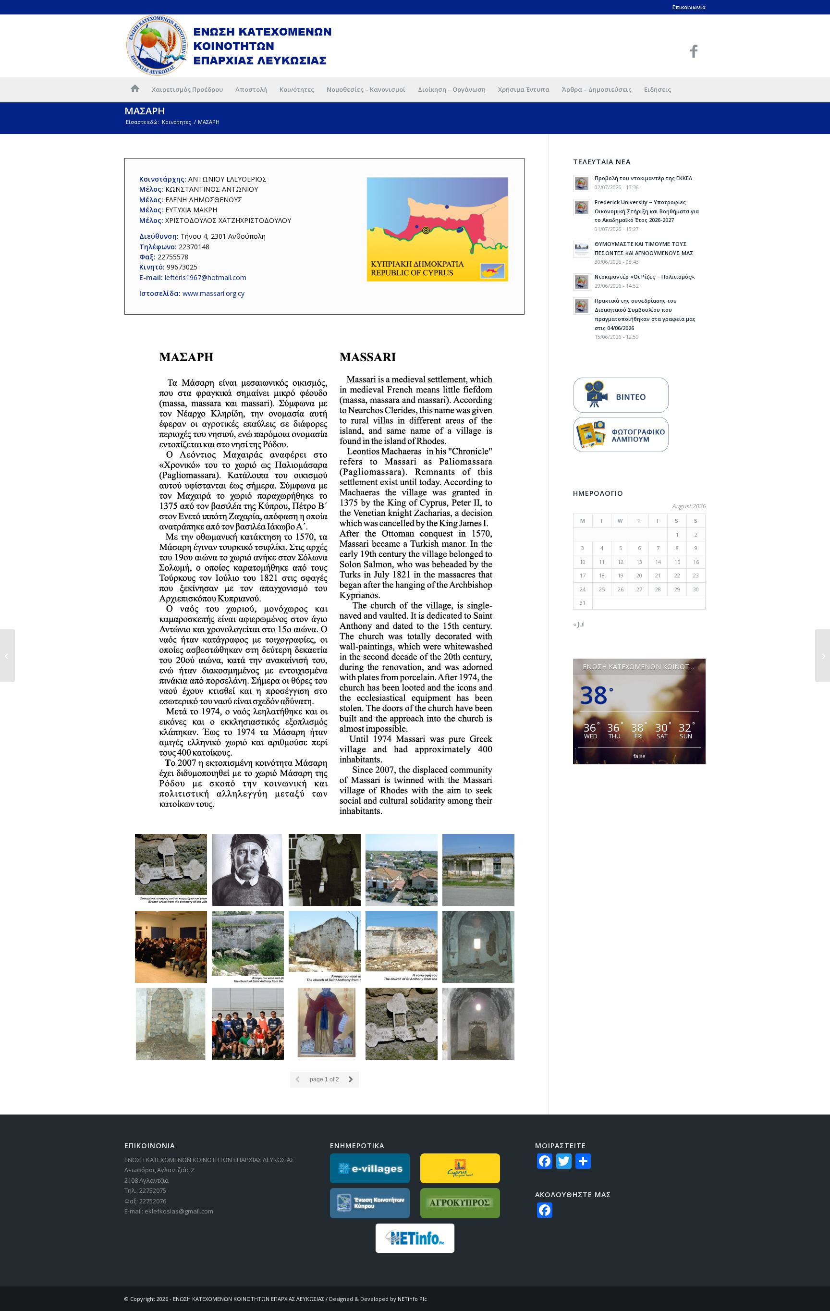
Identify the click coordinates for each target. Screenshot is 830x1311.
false (640, 756)
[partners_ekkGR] (370, 1203)
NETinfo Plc (412, 1298)
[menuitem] (135, 89)
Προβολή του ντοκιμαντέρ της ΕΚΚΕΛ (643, 178)
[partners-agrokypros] (460, 1203)
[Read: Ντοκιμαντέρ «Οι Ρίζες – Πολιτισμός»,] (581, 282)
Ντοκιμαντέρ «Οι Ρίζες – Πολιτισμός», (645, 276)
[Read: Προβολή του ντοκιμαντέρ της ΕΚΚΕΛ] (581, 183)
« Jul (579, 624)
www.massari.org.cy (213, 293)
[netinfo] (415, 1238)
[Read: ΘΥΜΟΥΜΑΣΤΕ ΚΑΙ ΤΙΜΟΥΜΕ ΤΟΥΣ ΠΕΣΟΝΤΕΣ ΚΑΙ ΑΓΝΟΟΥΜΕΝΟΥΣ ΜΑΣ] (581, 249)
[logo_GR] (229, 45)
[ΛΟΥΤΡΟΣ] (7, 655)
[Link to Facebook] (694, 51)
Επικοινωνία (689, 7)
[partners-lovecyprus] (460, 1168)
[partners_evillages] (370, 1168)
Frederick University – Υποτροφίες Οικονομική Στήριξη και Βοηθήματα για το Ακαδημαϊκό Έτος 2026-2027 (647, 211)
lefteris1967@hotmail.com (205, 277)
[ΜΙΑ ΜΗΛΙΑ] (822, 655)
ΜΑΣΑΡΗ (144, 110)
